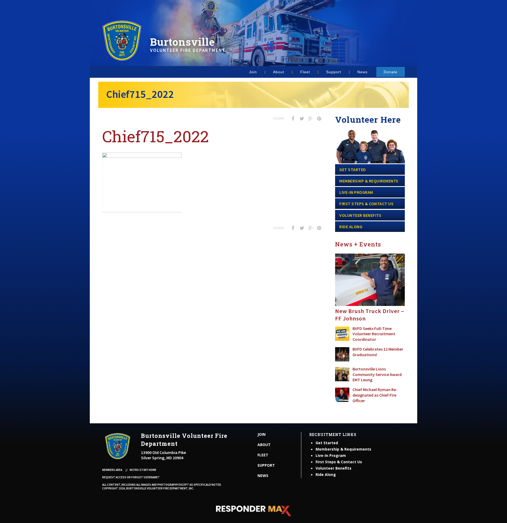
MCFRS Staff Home (143, 470)
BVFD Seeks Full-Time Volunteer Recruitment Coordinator (374, 334)
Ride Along (350, 226)
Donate (390, 72)
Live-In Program (356, 192)
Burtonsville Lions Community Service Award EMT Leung (377, 374)
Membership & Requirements (368, 180)
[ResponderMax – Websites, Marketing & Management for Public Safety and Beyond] (253, 511)
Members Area (112, 470)
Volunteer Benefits (360, 215)
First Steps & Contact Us (366, 203)
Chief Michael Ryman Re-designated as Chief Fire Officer (375, 395)
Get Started (352, 169)
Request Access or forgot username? (130, 477)
